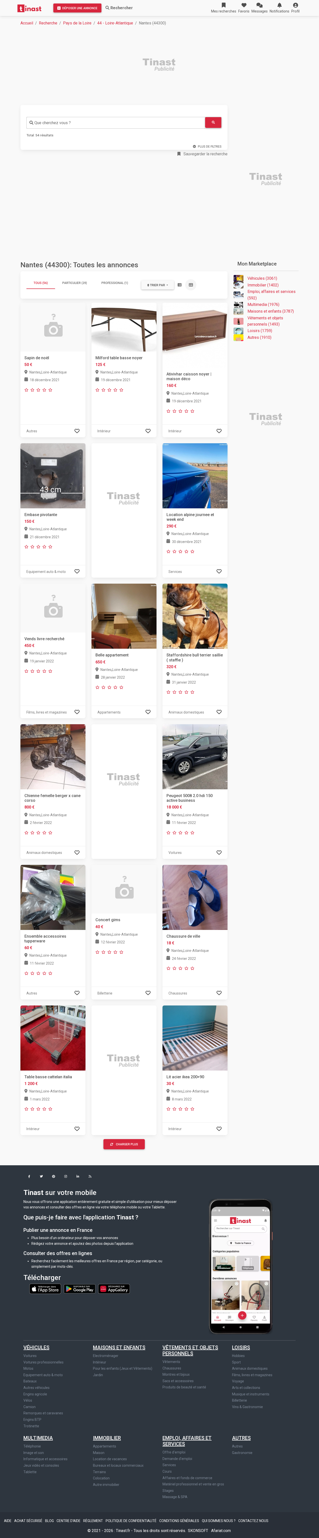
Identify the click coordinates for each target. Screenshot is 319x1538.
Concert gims (107, 919)
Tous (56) (41, 283)
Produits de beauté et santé (184, 1387)
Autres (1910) (259, 337)
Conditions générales (179, 1521)
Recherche (48, 23)
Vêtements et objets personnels (190, 1351)
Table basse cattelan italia (48, 1077)
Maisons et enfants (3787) (270, 311)
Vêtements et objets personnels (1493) (265, 321)
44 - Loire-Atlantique (115, 23)
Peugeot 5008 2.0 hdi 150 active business (189, 798)
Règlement (93, 1521)
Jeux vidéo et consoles (41, 1465)
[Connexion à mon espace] (77, 431)
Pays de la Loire (77, 23)
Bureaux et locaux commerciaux (118, 1465)
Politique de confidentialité (131, 1521)
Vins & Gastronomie (247, 1407)
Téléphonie (32, 1446)
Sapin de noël (36, 358)
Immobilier (107, 1438)
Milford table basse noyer (119, 358)
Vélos (27, 1400)
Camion (29, 1407)
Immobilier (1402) (263, 285)
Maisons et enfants (119, 1348)
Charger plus (127, 1144)
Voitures (30, 1356)
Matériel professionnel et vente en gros (193, 1484)
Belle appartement (112, 655)
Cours (167, 1471)
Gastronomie (242, 1453)
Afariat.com (221, 1530)
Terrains (99, 1472)
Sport (236, 1362)
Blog (50, 1521)
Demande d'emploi (177, 1459)
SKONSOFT (198, 1530)
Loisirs (241, 1348)
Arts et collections (246, 1388)
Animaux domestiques (250, 1368)
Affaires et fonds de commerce (187, 1478)
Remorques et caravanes (43, 1413)
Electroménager (105, 1356)
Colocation (101, 1478)
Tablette (30, 1472)
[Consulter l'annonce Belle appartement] (124, 616)
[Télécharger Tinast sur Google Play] (80, 1288)
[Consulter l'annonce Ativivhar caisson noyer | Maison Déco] (195, 335)
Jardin (98, 1375)
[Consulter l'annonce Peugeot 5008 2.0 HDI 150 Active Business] (195, 756)
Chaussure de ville (183, 936)
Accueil (26, 23)
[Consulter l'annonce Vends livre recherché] (52, 607)
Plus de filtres (210, 146)
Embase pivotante (40, 514)
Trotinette (31, 1426)
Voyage (238, 1381)
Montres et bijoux (176, 1374)
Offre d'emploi (173, 1452)
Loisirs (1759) (259, 330)
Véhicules (36, 1348)
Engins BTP (32, 1420)
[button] (295, 8)
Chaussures (171, 1368)
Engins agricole (35, 1394)
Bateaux (30, 1381)
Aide (8, 1521)
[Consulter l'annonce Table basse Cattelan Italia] (52, 1037)
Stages (168, 1491)
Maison (98, 1453)
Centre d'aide (69, 1521)
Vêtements (171, 1362)
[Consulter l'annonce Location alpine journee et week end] (195, 475)
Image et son (33, 1453)
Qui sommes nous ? (219, 1521)
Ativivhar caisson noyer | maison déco (188, 376)
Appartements (104, 1446)
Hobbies (238, 1356)
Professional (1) (114, 283)
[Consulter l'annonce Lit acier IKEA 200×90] (195, 1037)
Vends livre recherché (44, 638)
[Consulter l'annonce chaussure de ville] (195, 897)
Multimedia (38, 1438)
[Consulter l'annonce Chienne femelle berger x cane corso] (52, 756)
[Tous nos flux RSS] (90, 1176)
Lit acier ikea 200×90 (185, 1077)
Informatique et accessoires (45, 1459)
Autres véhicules (36, 1388)
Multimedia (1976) (263, 304)
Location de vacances (110, 1459)
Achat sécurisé (28, 1521)
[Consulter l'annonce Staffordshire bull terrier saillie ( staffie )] (195, 616)
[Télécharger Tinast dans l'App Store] (45, 1288)
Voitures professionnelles (43, 1362)
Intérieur (99, 1362)
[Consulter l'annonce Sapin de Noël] (52, 326)
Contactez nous (253, 1521)
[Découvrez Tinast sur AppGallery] (114, 1288)
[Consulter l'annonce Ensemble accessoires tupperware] (52, 897)
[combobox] (115, 123)
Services (169, 1465)
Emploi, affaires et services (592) (271, 294)
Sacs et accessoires (178, 1381)
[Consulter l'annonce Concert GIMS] (124, 889)
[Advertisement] (162, 65)
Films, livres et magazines (252, 1375)
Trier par (157, 285)
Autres (241, 1438)
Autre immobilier (106, 1485)
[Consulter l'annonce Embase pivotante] (52, 475)
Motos (28, 1368)
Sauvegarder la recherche (205, 154)
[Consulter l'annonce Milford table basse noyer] (124, 326)
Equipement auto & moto (43, 1375)
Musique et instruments (250, 1394)
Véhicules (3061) (262, 278)
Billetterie (239, 1400)
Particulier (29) (74, 283)
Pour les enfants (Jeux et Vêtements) (122, 1368)
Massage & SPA (174, 1497)
